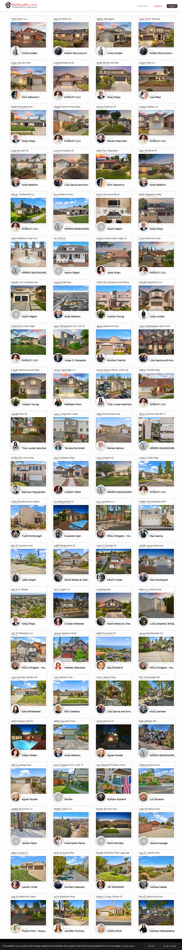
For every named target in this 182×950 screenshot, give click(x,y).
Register (158, 6)
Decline (151, 946)
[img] (21, 4)
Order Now (142, 6)
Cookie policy (128, 946)
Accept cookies (170, 946)
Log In (172, 6)
